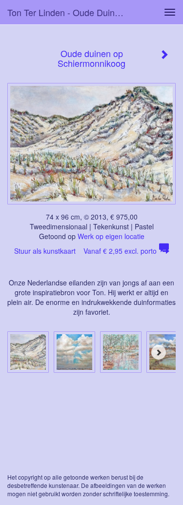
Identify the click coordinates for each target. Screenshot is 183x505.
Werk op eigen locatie (111, 236)
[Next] (158, 352)
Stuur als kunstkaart (85, 251)
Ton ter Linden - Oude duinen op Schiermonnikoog (70, 12)
